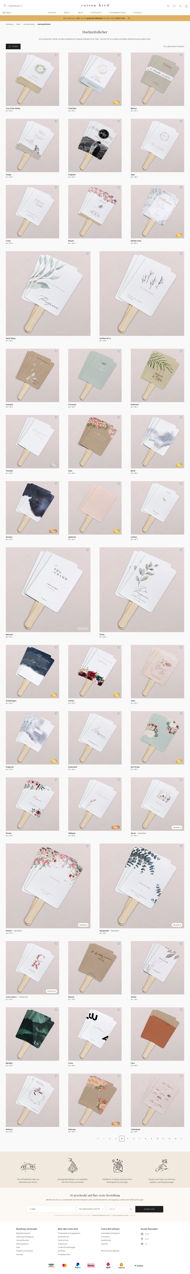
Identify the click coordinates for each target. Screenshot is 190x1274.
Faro (133, 1063)
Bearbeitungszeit (23, 1233)
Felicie (71, 701)
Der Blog (61, 1251)
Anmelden (149, 1209)
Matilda (9, 1063)
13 (175, 1139)
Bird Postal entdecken (110, 1251)
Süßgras (71, 833)
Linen (8, 241)
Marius (134, 108)
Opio (70, 471)
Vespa (8, 175)
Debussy (71, 1129)
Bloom (71, 241)
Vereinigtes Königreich (110, 1233)
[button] (129, 18)
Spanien (104, 1244)
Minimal (9, 635)
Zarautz (9, 537)
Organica (10, 767)
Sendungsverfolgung (25, 1237)
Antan (133, 833)
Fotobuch (137, 13)
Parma (9, 833)
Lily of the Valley (13, 108)
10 (157, 1139)
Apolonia (72, 537)
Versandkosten (22, 1240)
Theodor (9, 471)
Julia (133, 701)
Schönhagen (11, 701)
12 (169, 1139)
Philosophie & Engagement (69, 1233)
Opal (133, 175)
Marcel (71, 997)
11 (163, 1139)
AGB (18, 1247)
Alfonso (9, 1129)
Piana (102, 635)
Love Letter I (11, 997)
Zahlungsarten (22, 1244)
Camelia (9, 405)
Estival (9, 931)
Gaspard (71, 175)
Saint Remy (11, 338)
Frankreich (105, 1237)
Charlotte (72, 108)
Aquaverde (104, 931)
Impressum (62, 1244)
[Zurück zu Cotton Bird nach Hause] (95, 8)
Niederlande (106, 1240)
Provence (72, 405)
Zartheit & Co (105, 338)
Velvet (133, 997)
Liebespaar (135, 1129)
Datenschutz (63, 1240)
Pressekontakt (64, 1254)
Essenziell (72, 767)
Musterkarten (63, 1237)
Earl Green (135, 767)
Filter (15, 46)
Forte (70, 1063)
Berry (133, 471)
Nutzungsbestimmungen (120, 1215)
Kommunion (96, 13)
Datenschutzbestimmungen (101, 1215)
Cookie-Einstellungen (66, 1247)
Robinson (135, 405)
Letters (134, 537)
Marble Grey (136, 241)
